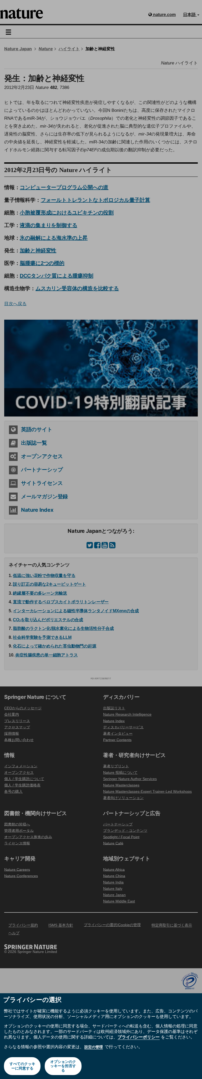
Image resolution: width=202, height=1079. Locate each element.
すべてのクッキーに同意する (22, 1066)
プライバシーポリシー (139, 1037)
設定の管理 (93, 1047)
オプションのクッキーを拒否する (63, 1066)
